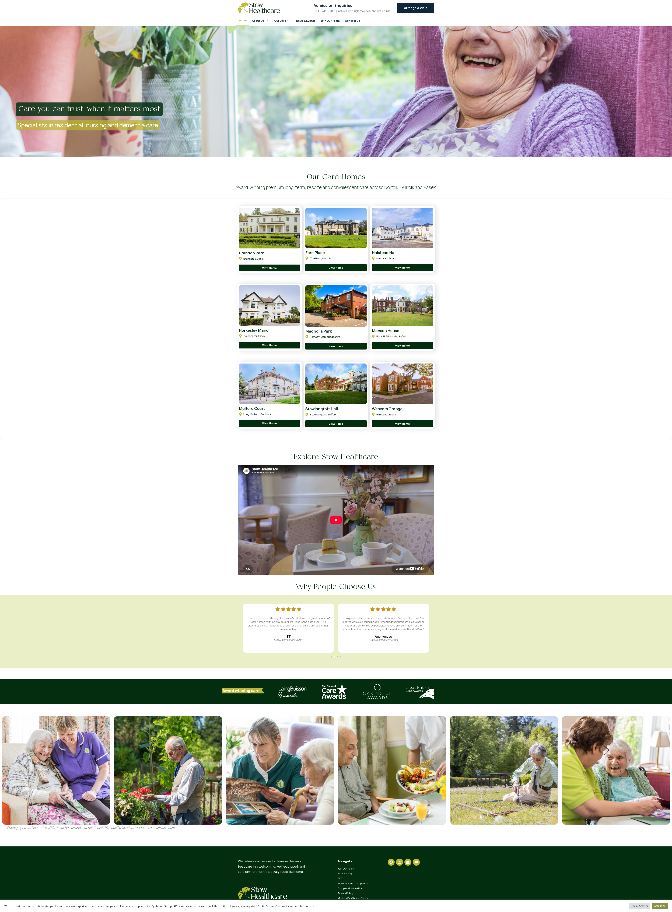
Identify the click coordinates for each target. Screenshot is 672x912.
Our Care (280, 21)
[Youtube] (416, 862)
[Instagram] (399, 862)
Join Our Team (330, 21)
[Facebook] (391, 862)
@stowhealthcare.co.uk (372, 11)
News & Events (306, 21)
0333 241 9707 (324, 11)
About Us (258, 21)
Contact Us (352, 21)
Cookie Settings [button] (639, 905)
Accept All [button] (659, 905)
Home (243, 20)
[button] (331, 656)
